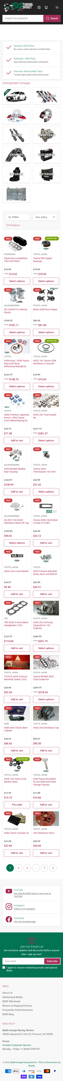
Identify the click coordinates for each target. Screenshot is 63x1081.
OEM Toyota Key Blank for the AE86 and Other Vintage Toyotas (44, 782)
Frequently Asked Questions (17, 1009)
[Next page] (52, 867)
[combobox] (31, 18)
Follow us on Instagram (24, 909)
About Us (7, 992)
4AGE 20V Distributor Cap (46, 727)
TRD (6, 618)
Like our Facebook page (25, 921)
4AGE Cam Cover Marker (16, 571)
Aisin (6, 724)
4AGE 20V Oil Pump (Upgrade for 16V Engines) (43, 625)
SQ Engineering (11, 305)
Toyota (7, 356)
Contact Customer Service (16, 1045)
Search (54, 18)
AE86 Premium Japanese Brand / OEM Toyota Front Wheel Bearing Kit (16, 417)
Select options (17, 281)
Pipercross (9, 254)
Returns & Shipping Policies (17, 1005)
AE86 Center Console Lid (16, 833)
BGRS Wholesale (11, 1001)
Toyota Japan (40, 254)
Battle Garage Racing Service (23, 1062)
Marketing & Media (12, 997)
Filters (15, 217)
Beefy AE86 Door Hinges (45, 309)
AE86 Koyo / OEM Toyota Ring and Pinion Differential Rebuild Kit (16, 363)
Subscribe (52, 961)
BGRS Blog (8, 1014)
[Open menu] (57, 7)
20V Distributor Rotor (43, 833)
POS (40, 1062)
